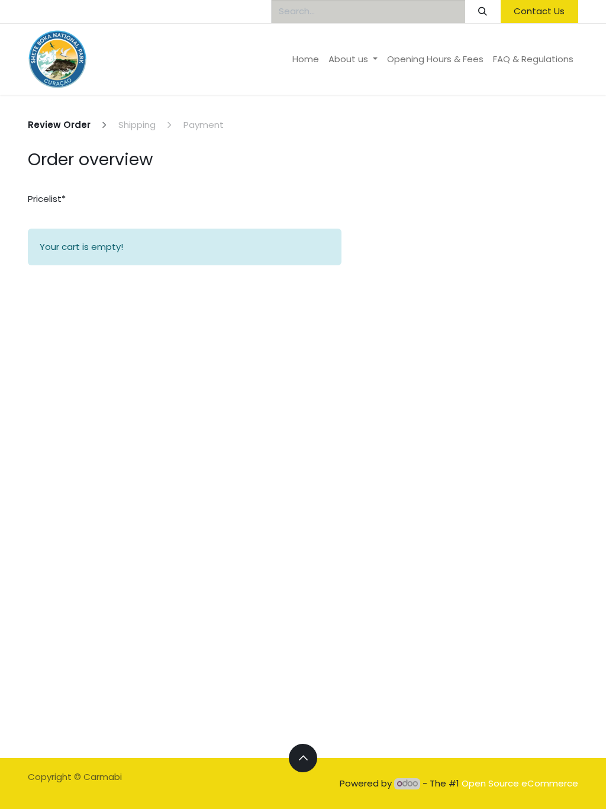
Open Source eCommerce (520, 783)
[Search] (483, 11)
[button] (303, 758)
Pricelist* (47, 198)
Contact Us (539, 11)
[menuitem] (306, 59)
